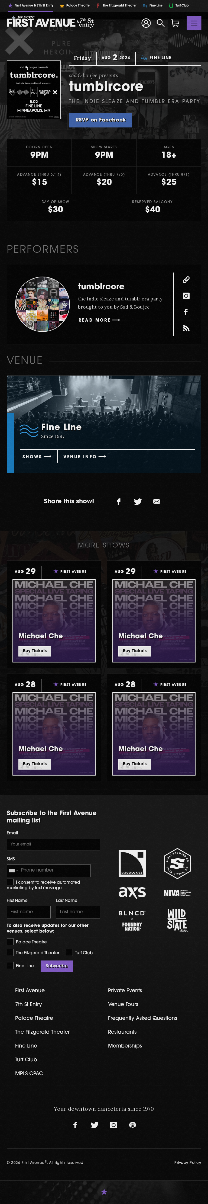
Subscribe (57, 966)
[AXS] (132, 893)
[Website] (186, 280)
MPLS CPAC (29, 1074)
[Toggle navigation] (194, 23)
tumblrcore (101, 287)
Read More (95, 321)
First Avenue (30, 991)
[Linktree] (186, 328)
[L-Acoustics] (132, 863)
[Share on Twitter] (138, 502)
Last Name (66, 901)
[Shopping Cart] (175, 23)
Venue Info (80, 457)
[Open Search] (161, 23)
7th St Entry (28, 1004)
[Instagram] (186, 296)
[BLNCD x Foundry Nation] (132, 921)
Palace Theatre (31, 942)
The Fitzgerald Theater (37, 953)
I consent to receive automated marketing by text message (43, 885)
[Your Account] (146, 23)
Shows (32, 457)
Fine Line (24, 966)
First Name (17, 901)
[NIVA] (177, 893)
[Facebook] (186, 312)
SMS (11, 859)
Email (12, 833)
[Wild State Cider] (177, 920)
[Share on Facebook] (119, 502)
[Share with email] (157, 502)
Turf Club (83, 953)
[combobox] (13, 871)
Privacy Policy (187, 1163)
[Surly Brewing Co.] (177, 863)
